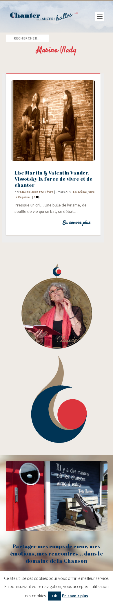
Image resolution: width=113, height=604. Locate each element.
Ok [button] (54, 595)
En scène (80, 192)
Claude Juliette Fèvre (37, 192)
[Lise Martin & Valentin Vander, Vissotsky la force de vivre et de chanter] (53, 120)
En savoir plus (77, 223)
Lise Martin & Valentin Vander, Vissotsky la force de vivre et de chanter (53, 178)
